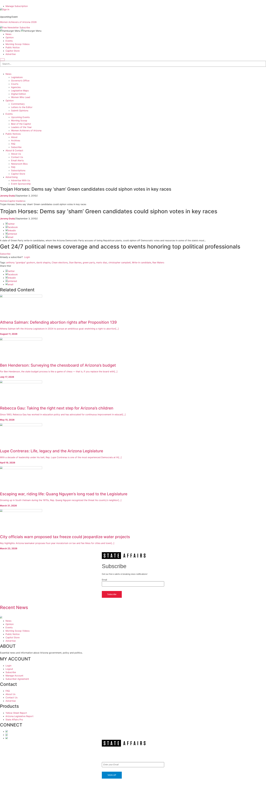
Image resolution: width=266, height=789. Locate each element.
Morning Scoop (19, 120)
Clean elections (60, 262)
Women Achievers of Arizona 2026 (18, 22)
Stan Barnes (75, 262)
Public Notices (13, 133)
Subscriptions (18, 170)
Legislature (17, 77)
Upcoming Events (20, 117)
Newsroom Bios (19, 163)
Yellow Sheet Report (16, 712)
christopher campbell (119, 262)
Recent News (14, 607)
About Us (16, 153)
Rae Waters (158, 262)
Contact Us (17, 157)
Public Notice (13, 47)
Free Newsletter (10, 27)
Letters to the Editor (21, 107)
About (14, 137)
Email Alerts (17, 160)
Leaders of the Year (21, 127)
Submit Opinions (19, 110)
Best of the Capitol (21, 123)
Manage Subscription (17, 6)
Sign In (5, 9)
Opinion (10, 37)
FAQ (13, 143)
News (8, 34)
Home (3, 201)
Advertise (11, 54)
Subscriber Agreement (17, 679)
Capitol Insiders (16, 201)
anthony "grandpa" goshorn (20, 262)
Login (27, 257)
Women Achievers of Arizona (26, 130)
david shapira (43, 262)
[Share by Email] (9, 237)
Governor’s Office (20, 80)
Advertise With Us (20, 180)
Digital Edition (18, 93)
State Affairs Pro (14, 719)
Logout (9, 669)
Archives (15, 140)
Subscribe (25, 27)
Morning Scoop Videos (18, 44)
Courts (14, 84)
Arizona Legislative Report (19, 716)
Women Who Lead (20, 97)
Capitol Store (13, 50)
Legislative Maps (20, 90)
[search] (2, 59)
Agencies (16, 87)
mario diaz (101, 262)
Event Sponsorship (21, 183)
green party (89, 262)
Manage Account (14, 675)
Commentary (18, 103)
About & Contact (14, 150)
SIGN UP (112, 775)
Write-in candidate (141, 262)
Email (104, 580)
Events (9, 40)
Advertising (12, 177)
